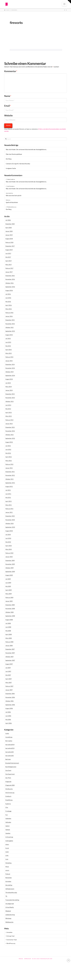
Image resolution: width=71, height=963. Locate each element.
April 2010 (8, 545)
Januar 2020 (9, 231)
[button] (64, 4)
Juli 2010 (8, 534)
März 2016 (8, 309)
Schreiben (8, 881)
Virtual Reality (9, 907)
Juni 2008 (8, 627)
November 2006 (10, 697)
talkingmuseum (9, 889)
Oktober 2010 (9, 523)
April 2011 (8, 501)
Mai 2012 (8, 453)
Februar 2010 (9, 553)
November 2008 (10, 608)
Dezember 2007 (10, 649)
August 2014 (9, 379)
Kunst (7, 848)
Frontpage (8, 811)
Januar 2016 (9, 316)
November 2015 (10, 324)
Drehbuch (8, 796)
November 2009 (10, 564)
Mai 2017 (8, 257)
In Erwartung (9, 837)
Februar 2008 (9, 642)
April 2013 (8, 412)
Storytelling (8, 885)
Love (6, 859)
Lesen (7, 852)
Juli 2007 (8, 667)
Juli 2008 (8, 623)
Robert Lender (10, 179)
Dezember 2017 (10, 246)
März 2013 (8, 416)
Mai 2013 (8, 409)
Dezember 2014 (10, 364)
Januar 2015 (9, 361)
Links (6, 855)
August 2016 (9, 290)
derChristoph (10, 186)
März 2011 (8, 505)
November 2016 (10, 279)
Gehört (7, 826)
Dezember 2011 (10, 471)
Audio (7, 733)
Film (6, 807)
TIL (6, 896)
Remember (8, 877)
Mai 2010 (8, 542)
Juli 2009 (8, 579)
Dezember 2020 (10, 224)
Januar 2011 (9, 512)
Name (7, 96)
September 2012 (10, 438)
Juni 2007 (8, 671)
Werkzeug (8, 918)
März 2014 (8, 386)
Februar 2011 (9, 508)
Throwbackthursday (11, 892)
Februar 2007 (9, 686)
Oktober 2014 (9, 372)
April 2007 (8, 679)
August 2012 (9, 442)
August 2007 (9, 664)
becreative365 (9, 752)
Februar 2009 (9, 597)
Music (7, 866)
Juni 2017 (8, 253)
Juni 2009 (8, 582)
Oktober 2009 (9, 568)
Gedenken (8, 818)
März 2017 (8, 264)
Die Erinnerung (9, 792)
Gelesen (7, 829)
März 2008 (8, 638)
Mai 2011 (8, 497)
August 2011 (9, 486)
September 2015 (10, 331)
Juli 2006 (8, 712)
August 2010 (9, 531)
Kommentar (10, 71)
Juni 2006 (8, 716)
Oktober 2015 (9, 327)
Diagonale (8, 781)
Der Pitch (8, 778)
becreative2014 (9, 744)
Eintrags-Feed (10, 936)
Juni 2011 (8, 494)
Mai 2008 (8, 630)
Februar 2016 (9, 312)
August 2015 (9, 335)
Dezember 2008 (10, 605)
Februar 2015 (9, 357)
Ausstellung (8, 737)
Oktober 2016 (9, 283)
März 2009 (8, 593)
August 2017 (9, 250)
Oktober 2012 (9, 434)
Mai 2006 (8, 719)
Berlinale (8, 759)
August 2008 (9, 619)
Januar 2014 (9, 390)
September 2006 (10, 704)
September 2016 (10, 287)
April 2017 (8, 261)
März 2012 (8, 460)
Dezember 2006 (10, 693)
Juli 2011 (8, 490)
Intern (7, 844)
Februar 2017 (9, 268)
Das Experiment (10, 774)
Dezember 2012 (10, 427)
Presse (21, 958)
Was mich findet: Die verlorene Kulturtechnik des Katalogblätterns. (26, 149)
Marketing (8, 863)
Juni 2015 (8, 342)
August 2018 (9, 238)
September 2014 (10, 375)
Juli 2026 (8, 220)
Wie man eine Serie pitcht (13, 195)
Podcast (7, 874)
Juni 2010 (8, 538)
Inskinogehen (9, 841)
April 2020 (8, 227)
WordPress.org (10, 943)
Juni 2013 (8, 405)
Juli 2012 (8, 446)
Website (8, 115)
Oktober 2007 (9, 656)
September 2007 (10, 660)
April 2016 (8, 305)
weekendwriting (10, 914)
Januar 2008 (9, 645)
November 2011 (10, 475)
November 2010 (10, 520)
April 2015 (8, 349)
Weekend (8, 911)
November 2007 (10, 653)
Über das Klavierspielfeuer (14, 154)
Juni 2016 (8, 298)
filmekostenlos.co (11, 207)
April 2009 (8, 590)
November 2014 (10, 368)
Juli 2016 (8, 294)
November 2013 (10, 397)
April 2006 (8, 723)
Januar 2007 (9, 690)
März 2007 (8, 682)
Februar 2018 (9, 242)
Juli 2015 (8, 338)
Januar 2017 (9, 272)
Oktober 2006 (9, 701)
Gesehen (7, 833)
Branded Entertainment (12, 763)
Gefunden (8, 822)
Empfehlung (8, 800)
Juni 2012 (8, 449)
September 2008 (10, 616)
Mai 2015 (8, 346)
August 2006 (9, 708)
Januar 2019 (9, 235)
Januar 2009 (9, 601)
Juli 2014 (8, 383)
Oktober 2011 (9, 479)
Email (7, 105)
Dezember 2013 (10, 394)
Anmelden (9, 932)
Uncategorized (9, 903)
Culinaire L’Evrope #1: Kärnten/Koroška (18, 163)
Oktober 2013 (9, 401)
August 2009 (9, 575)
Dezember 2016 (10, 275)
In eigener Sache (11, 168)
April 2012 (8, 457)
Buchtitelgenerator (10, 767)
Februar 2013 (9, 420)
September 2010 (10, 527)
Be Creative (8, 741)
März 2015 (8, 353)
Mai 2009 (8, 586)
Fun (6, 815)
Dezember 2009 (10, 560)
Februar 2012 (9, 464)
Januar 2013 (9, 423)
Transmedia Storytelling (12, 900)
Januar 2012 (9, 468)
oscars (7, 870)
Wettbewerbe (9, 922)
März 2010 (8, 549)
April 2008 (8, 634)
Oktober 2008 (9, 612)
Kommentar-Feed (11, 939)
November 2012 (10, 431)
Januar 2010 (9, 556)
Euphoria (8, 804)
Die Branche (9, 789)
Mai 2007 (8, 675)
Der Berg (8, 159)
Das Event (8, 770)
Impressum (27, 958)
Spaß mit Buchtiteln (12, 202)
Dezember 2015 (10, 320)
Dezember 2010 (10, 516)
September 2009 (10, 571)
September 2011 (10, 483)
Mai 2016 (8, 301)
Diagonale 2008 (10, 785)
